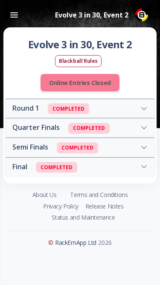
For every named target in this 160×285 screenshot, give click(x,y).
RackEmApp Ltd (75, 242)
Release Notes (104, 206)
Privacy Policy (60, 206)
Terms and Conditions (99, 195)
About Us (44, 195)
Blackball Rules (78, 61)
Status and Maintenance (83, 217)
